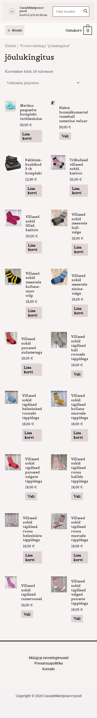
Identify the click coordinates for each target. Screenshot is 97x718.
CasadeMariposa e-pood (32, 9)
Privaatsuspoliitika (48, 663)
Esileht (10, 45)
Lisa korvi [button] (27, 136)
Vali (65, 136)
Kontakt (48, 669)
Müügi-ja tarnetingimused (48, 658)
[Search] (86, 11)
